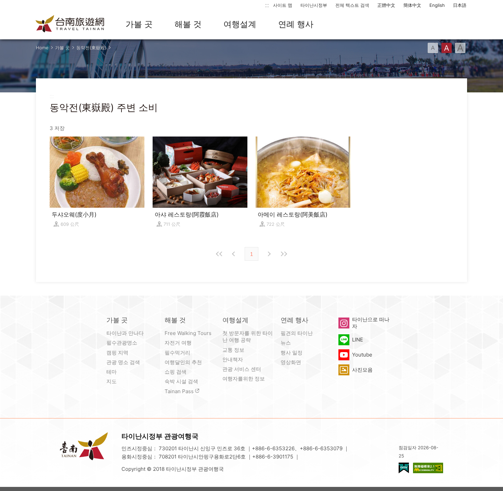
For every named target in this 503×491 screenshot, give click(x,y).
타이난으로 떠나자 (370, 323)
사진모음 (362, 369)
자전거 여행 (178, 342)
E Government (404, 468)
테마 (111, 372)
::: (267, 5)
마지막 (284, 254)
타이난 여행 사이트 (70, 24)
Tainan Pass (179, 391)
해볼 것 (188, 24)
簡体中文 (412, 5)
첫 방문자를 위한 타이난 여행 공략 (247, 336)
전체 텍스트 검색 (352, 5)
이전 (234, 254)
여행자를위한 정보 (243, 378)
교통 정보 (233, 350)
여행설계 (239, 24)
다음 (268, 254)
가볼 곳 (139, 24)
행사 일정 (291, 352)
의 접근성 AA (428, 468)
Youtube (362, 354)
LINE (357, 339)
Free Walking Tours (188, 333)
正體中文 (386, 5)
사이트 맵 (282, 5)
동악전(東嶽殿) (91, 47)
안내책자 (232, 359)
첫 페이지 (219, 254)
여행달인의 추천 (183, 362)
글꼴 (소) (433, 48)
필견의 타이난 (297, 333)
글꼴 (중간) (446, 48)
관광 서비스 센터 (241, 369)
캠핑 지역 (117, 352)
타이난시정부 (313, 5)
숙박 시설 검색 (181, 381)
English (437, 5)
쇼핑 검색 (175, 372)
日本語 (459, 5)
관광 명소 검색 (123, 362)
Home (42, 47)
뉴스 (286, 342)
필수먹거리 (177, 352)
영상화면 (291, 362)
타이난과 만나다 (125, 333)
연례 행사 (295, 24)
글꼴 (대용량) (460, 48)
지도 (111, 381)
